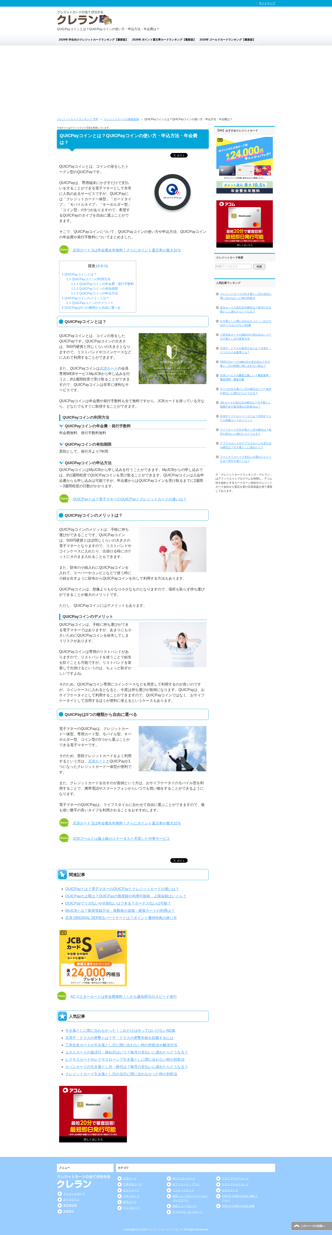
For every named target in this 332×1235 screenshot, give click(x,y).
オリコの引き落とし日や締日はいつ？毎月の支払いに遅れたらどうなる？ (245, 391)
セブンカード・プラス (185, 1184)
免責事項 (68, 1211)
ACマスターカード (183, 1178)
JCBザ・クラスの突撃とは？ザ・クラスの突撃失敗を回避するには (119, 1038)
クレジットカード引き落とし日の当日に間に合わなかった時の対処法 (121, 1074)
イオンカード (131, 1196)
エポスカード (230, 1190)
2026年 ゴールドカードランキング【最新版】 (227, 39)
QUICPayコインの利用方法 (88, 279)
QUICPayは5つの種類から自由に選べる (91, 307)
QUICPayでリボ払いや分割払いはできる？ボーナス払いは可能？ (118, 903)
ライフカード (131, 1207)
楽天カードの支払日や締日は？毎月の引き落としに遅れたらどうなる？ (245, 309)
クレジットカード (74, 1193)
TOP (77, 119)
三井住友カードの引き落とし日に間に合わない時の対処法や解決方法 (121, 1045)
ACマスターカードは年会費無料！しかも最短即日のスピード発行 (123, 997)
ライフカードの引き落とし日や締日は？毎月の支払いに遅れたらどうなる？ (245, 431)
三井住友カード (132, 1184)
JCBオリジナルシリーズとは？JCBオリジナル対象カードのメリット (245, 418)
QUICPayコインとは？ (79, 274)
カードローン (71, 1199)
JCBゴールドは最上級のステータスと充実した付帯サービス (121, 839)
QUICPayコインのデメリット (90, 303)
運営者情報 (70, 1205)
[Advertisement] (166, 79)
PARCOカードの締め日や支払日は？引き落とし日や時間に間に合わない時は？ (245, 364)
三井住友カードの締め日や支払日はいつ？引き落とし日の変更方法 (245, 336)
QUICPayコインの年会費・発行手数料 (102, 284)
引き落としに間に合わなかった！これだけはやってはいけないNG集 (120, 1030)
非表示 (102, 266)
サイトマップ (267, 3)
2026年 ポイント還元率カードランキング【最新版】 (164, 39)
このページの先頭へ (313, 1226)
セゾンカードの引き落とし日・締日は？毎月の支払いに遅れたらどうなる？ (126, 1067)
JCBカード (109, 368)
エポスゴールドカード (235, 1184)
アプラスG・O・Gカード (187, 1212)
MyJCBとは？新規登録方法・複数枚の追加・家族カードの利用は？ (120, 911)
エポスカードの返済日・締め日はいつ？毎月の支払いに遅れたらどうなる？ (126, 1052)
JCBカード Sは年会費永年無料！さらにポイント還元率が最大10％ (127, 250)
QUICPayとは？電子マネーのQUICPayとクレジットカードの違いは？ (130, 499)
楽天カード (130, 1202)
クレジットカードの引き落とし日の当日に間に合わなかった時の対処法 (245, 296)
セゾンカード (131, 1190)
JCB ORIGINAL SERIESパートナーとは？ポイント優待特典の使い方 (121, 918)
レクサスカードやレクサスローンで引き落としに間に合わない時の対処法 (125, 1059)
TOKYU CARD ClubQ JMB (238, 1206)
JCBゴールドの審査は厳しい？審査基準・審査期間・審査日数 (245, 377)
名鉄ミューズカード (184, 1206)
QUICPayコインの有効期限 (94, 288)
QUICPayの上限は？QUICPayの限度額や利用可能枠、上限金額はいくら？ (125, 896)
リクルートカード (183, 1190)
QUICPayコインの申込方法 (94, 293)
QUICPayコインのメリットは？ (85, 298)
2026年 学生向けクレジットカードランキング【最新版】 (93, 39)
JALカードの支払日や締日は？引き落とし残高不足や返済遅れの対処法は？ (245, 404)
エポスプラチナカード (235, 1178)
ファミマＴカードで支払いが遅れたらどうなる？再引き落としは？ (245, 459)
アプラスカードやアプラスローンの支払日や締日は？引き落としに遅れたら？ (245, 445)
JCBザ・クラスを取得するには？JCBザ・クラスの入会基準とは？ (245, 350)
